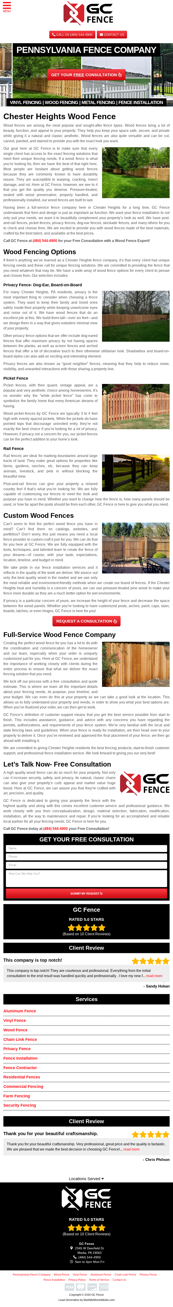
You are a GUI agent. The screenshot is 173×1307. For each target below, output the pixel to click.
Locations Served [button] (85, 1179)
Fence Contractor (20, 1067)
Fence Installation (20, 1058)
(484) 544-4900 (45, 241)
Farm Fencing (16, 1096)
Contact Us (113, 34)
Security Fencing (19, 1105)
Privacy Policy (77, 1279)
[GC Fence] (86, 1198)
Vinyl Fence (14, 1020)
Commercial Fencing (23, 1086)
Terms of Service (99, 1279)
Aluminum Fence (19, 1011)
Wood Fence (15, 1030)
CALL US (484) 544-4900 (73, 34)
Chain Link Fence (20, 1039)
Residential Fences (21, 1077)
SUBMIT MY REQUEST (85, 893)
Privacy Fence (17, 1049)
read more (154, 976)
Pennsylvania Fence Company (31, 1274)
